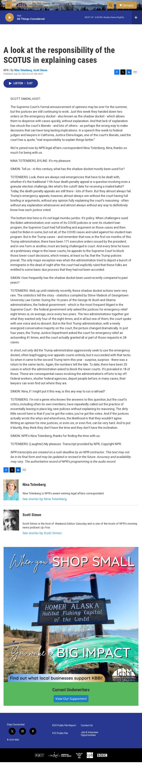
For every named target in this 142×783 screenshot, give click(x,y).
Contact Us (87, 725)
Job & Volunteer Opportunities (89, 733)
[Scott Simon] (11, 520)
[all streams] (137, 17)
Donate (128, 5)
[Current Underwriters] (71, 614)
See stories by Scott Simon (42, 533)
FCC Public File (60, 733)
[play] (9, 17)
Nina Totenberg (23, 70)
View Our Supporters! (71, 699)
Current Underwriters (71, 689)
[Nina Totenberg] (11, 489)
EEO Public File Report (64, 725)
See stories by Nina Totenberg (45, 499)
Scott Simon (40, 70)
